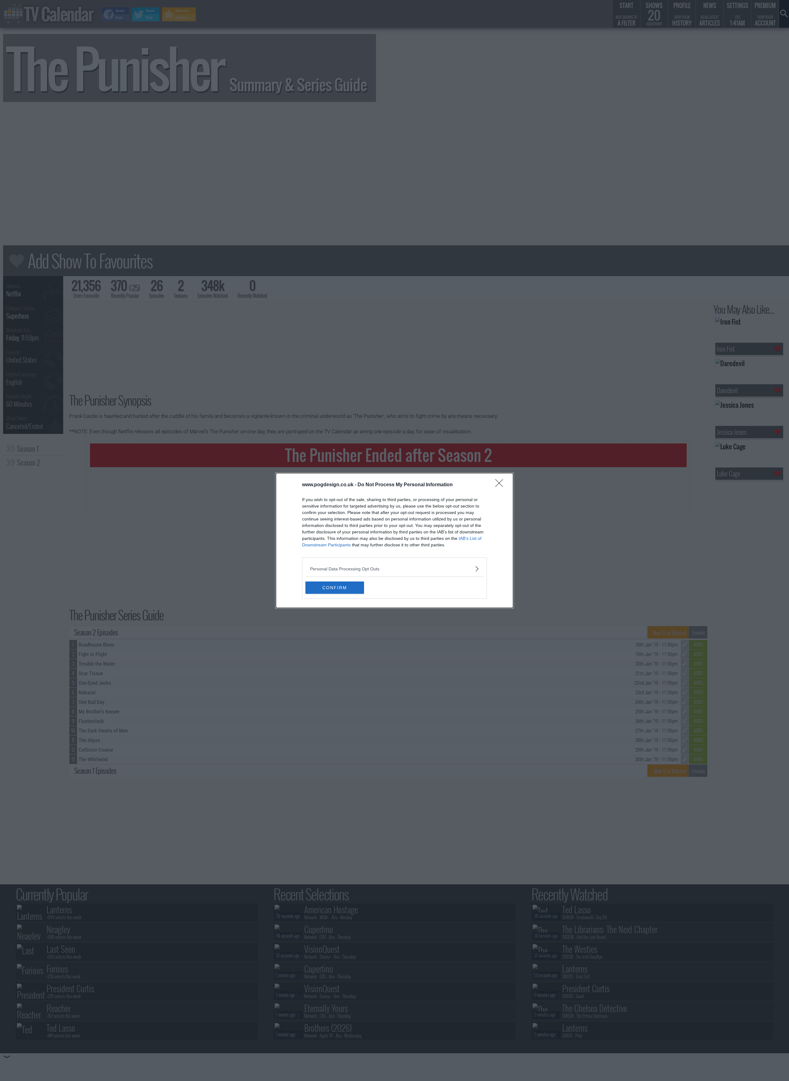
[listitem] (394, 568)
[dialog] (394, 540)
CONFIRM (334, 587)
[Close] (501, 485)
